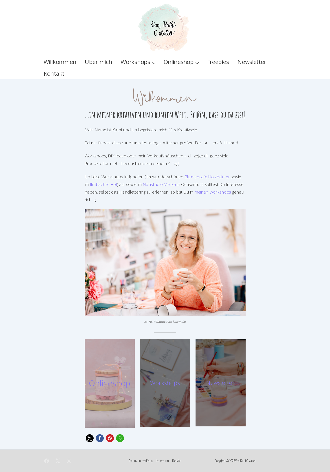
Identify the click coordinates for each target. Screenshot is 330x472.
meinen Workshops (212, 192)
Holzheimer (219, 177)
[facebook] (46, 461)
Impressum (162, 460)
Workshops (135, 62)
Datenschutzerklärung (141, 460)
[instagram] (69, 461)
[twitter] (58, 461)
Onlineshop (178, 62)
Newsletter (251, 62)
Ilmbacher (99, 184)
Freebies (218, 62)
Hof (113, 184)
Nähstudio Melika (160, 184)
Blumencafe (196, 177)
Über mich (98, 62)
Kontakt (54, 73)
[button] (90, 438)
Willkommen (60, 62)
